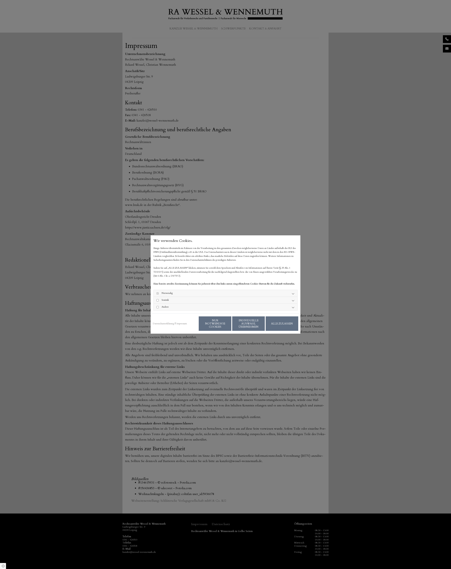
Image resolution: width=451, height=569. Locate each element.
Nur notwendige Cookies (215, 324)
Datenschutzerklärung (163, 323)
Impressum (181, 323)
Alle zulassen (282, 323)
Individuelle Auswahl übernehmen (248, 324)
